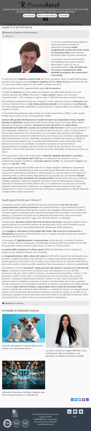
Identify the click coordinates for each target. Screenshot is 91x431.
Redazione (33, 32)
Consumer (19, 303)
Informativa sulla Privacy (42, 414)
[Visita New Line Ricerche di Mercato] (16, 418)
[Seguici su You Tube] (75, 413)
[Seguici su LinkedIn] (69, 413)
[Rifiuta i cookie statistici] (88, 13)
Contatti (48, 417)
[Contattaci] (80, 413)
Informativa (64, 16)
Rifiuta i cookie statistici (47, 16)
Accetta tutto (29, 16)
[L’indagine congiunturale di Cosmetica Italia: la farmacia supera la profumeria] (26, 72)
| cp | (74, 416)
